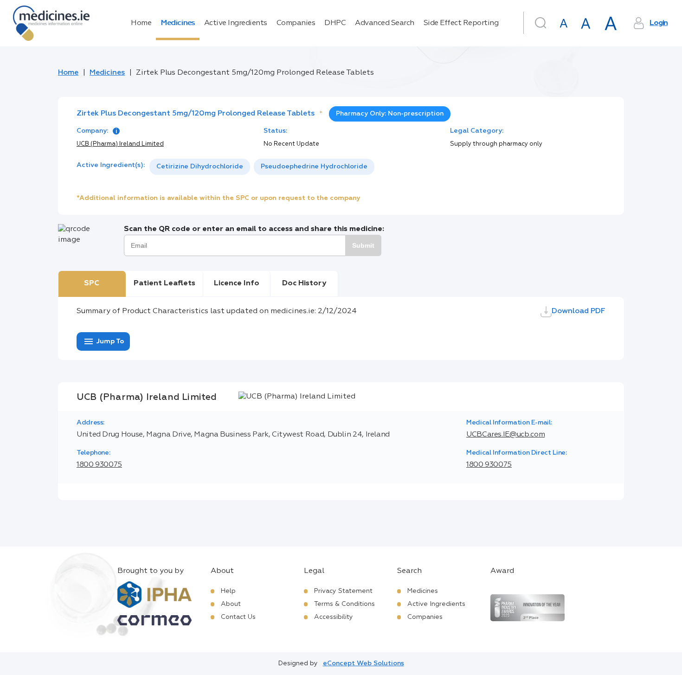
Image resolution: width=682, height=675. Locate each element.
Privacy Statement (343, 591)
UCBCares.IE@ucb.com (505, 434)
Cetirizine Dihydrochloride (199, 166)
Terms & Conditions (344, 604)
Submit (363, 245)
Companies (296, 23)
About (231, 604)
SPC (91, 283)
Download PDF (578, 311)
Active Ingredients (235, 23)
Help (228, 591)
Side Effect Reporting (461, 23)
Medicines (178, 23)
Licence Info (236, 283)
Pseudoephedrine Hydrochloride (314, 166)
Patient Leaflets (164, 283)
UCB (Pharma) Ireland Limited (120, 144)
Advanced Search (384, 23)
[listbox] (261, 167)
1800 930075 (99, 465)
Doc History (304, 283)
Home (141, 23)
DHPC (335, 23)
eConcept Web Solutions (363, 663)
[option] (199, 167)
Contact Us (238, 617)
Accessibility (333, 617)
